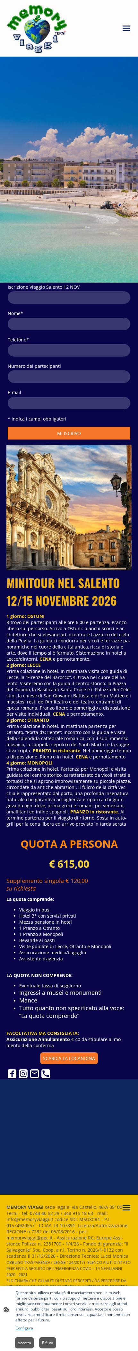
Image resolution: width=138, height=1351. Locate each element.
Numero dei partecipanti (34, 366)
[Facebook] (12, 1073)
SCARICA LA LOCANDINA (69, 1058)
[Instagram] (23, 1073)
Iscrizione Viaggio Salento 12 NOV (44, 287)
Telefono (18, 340)
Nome (15, 313)
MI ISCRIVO (69, 433)
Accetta (24, 1343)
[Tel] (45, 1073)
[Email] (34, 1073)
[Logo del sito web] (37, 28)
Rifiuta (47, 1343)
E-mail (14, 392)
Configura (24, 1328)
